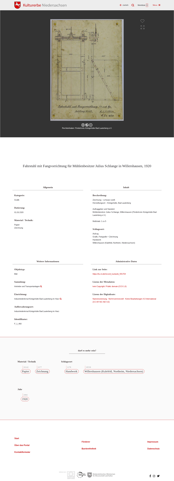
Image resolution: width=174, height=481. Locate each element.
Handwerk (71, 371)
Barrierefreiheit (89, 449)
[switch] (142, 21)
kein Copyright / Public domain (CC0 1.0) (109, 286)
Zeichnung (42, 371)
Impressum (152, 442)
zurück (125, 5)
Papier (25, 371)
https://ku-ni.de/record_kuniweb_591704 (109, 274)
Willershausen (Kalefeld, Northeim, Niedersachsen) (113, 371)
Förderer (86, 442)
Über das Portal (21, 445)
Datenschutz (153, 449)
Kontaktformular (22, 452)
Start (16, 438)
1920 (25, 399)
